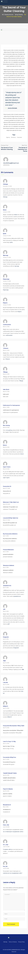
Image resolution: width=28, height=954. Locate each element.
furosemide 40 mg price (9, 757)
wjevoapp (5, 255)
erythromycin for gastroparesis (11, 405)
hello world (6, 389)
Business (13, 137)
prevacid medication (8, 549)
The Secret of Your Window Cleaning (7, 148)
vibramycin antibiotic (8, 565)
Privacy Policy (21, 942)
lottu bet (5, 682)
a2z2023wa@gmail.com (11, 163)
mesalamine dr (7, 804)
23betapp (5, 184)
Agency (8, 137)
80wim (4, 210)
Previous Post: (4, 145)
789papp (5, 372)
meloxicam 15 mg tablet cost (11, 502)
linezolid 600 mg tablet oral (10, 518)
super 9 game (6, 467)
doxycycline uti (7, 486)
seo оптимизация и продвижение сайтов (13, 831)
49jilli (4, 660)
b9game (5, 303)
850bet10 (5, 706)
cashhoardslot (7, 324)
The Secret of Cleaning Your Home (22, 149)
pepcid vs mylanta (8, 789)
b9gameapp (6, 279)
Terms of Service (13, 942)
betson (5, 445)
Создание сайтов (7, 849)
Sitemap (5, 942)
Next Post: (24, 145)
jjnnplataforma (7, 585)
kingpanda (6, 637)
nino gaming (6, 425)
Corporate (19, 137)
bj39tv (4, 233)
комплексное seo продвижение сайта (12, 873)
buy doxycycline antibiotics (10, 534)
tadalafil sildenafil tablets (10, 773)
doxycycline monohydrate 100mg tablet (13, 725)
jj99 (4, 609)
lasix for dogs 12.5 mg (9, 741)
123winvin (5, 348)
